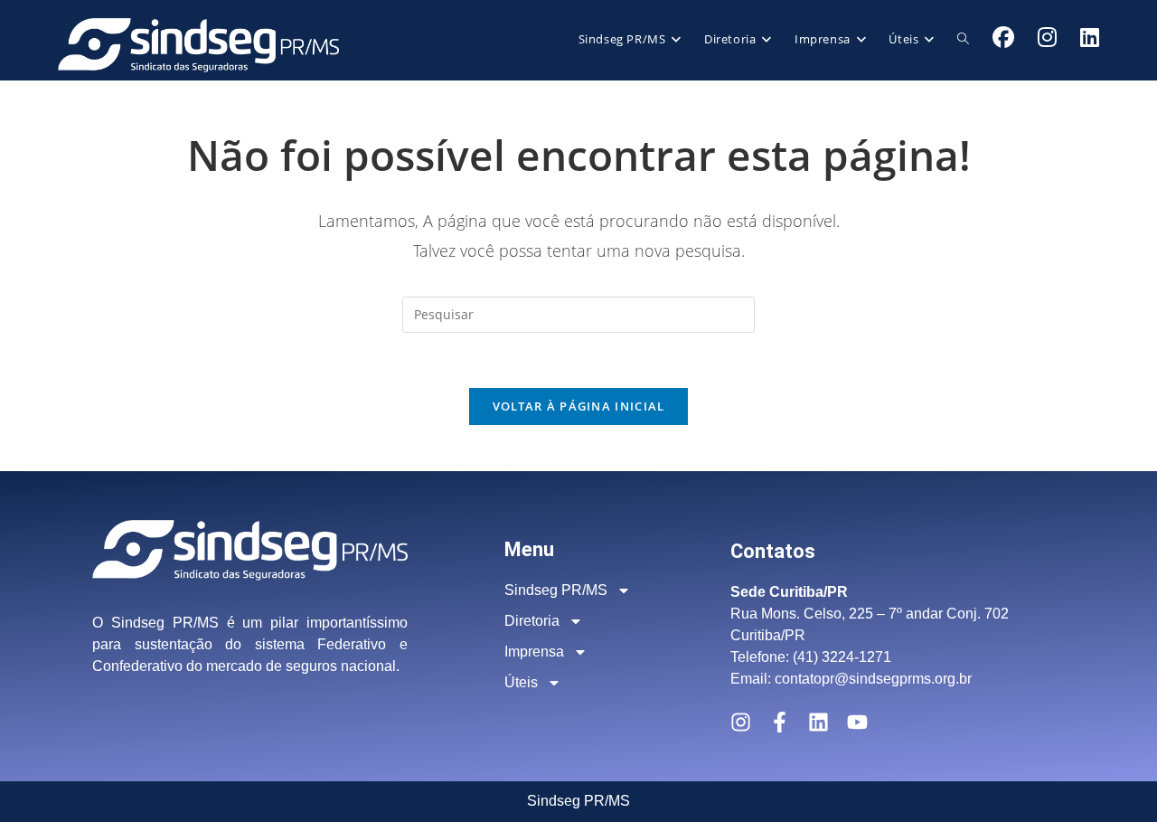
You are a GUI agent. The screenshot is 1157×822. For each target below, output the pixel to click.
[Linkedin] (818, 722)
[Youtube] (857, 722)
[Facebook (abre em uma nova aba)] (1003, 37)
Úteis (521, 682)
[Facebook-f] (779, 722)
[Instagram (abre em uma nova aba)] (1047, 37)
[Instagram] (740, 722)
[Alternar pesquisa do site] (963, 39)
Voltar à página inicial (579, 406)
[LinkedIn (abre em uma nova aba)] (1089, 37)
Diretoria (532, 620)
